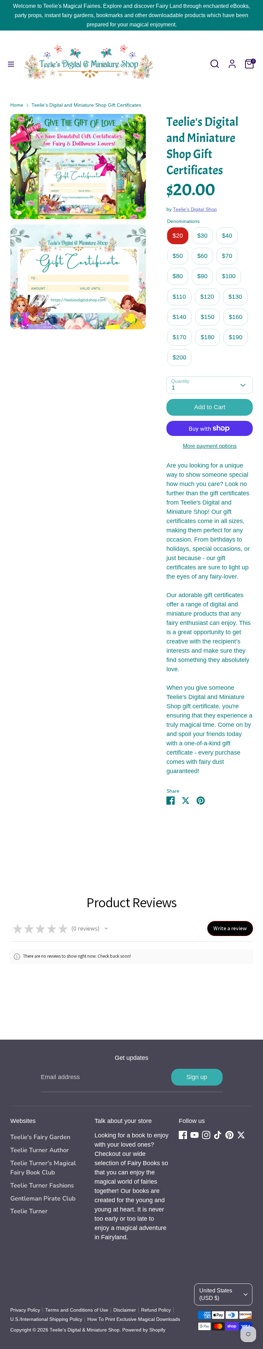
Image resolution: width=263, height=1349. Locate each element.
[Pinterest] (229, 1135)
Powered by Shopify (143, 1330)
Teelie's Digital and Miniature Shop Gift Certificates (86, 105)
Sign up (196, 1077)
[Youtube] (194, 1135)
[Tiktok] (218, 1135)
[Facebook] (183, 1135)
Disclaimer (124, 1310)
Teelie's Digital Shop (195, 209)
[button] (106, 928)
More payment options (210, 446)
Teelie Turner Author (39, 1150)
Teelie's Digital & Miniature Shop (85, 1330)
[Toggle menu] (11, 64)
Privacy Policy (25, 1310)
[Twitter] (241, 1135)
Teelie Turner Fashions (42, 1185)
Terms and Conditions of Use (76, 1310)
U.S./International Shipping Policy (46, 1319)
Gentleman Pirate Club (43, 1198)
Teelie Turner (29, 1211)
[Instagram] (206, 1135)
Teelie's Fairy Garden (40, 1137)
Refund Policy (156, 1310)
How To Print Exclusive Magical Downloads (133, 1319)
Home (16, 105)
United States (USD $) (215, 1294)
